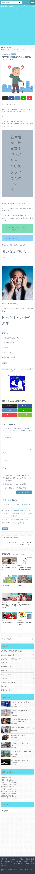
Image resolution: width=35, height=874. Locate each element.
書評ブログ (6, 674)
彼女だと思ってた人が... (9, 798)
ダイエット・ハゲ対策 (11, 659)
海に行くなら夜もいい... (9, 780)
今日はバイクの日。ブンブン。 (20, 745)
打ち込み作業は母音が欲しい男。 (21, 510)
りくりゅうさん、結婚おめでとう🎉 (21, 505)
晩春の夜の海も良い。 (8, 777)
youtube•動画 (7, 655)
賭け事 (5, 686)
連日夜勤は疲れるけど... (9, 796)
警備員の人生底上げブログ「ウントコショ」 (17, 7)
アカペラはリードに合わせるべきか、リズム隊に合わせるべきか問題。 (16, 543)
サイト (5, 468)
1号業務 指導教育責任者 (11, 651)
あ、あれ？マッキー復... (9, 791)
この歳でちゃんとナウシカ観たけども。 (21, 754)
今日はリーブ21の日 (17, 523)
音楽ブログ (6, 690)
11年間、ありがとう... (8, 789)
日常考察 (6, 500)
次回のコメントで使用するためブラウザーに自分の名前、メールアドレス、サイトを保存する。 (17, 478)
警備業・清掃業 (8, 682)
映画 (4, 670)
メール (5, 460)
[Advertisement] (17, 27)
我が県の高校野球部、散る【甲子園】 (20, 762)
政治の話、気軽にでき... (9, 784)
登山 (4, 678)
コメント (7, 437)
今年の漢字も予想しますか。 (20, 519)
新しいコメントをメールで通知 (15, 484)
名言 (4, 663)
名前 (4, 453)
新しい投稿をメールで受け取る (15, 488)
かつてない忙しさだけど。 (12, 538)
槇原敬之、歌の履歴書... (9, 793)
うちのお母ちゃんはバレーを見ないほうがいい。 (21, 515)
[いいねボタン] (4, 363)
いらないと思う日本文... (9, 782)
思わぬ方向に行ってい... (9, 787)
